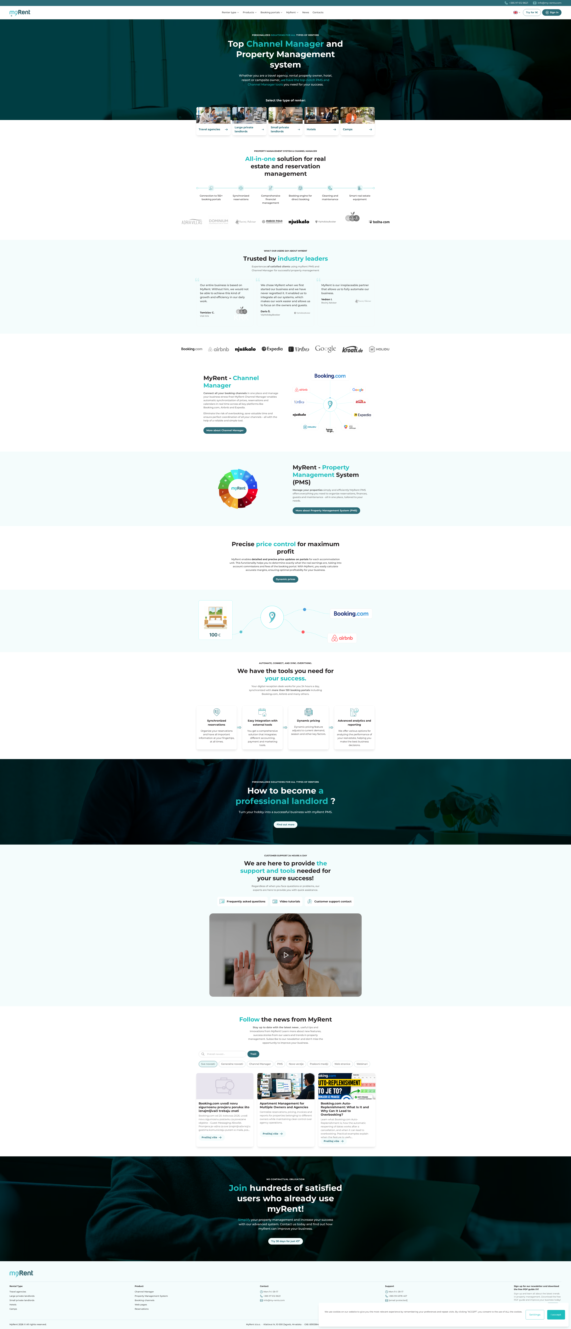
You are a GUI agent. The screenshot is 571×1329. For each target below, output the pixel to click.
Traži (253, 1054)
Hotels (13, 1304)
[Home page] (21, 12)
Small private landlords (22, 1300)
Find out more (285, 824)
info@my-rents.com (549, 2)
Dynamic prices (285, 579)
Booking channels (144, 1300)
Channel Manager (144, 1291)
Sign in (554, 12)
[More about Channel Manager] (330, 404)
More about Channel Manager (225, 430)
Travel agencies (18, 1291)
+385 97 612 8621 (518, 2)
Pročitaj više (209, 1137)
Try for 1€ (532, 12)
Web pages (141, 1304)
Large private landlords (22, 1296)
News (305, 12)
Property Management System (151, 1296)
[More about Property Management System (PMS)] (241, 489)
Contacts (318, 12)
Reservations (142, 1309)
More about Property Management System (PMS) (326, 510)
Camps (13, 1309)
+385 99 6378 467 (398, 1296)
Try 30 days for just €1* (285, 1241)
